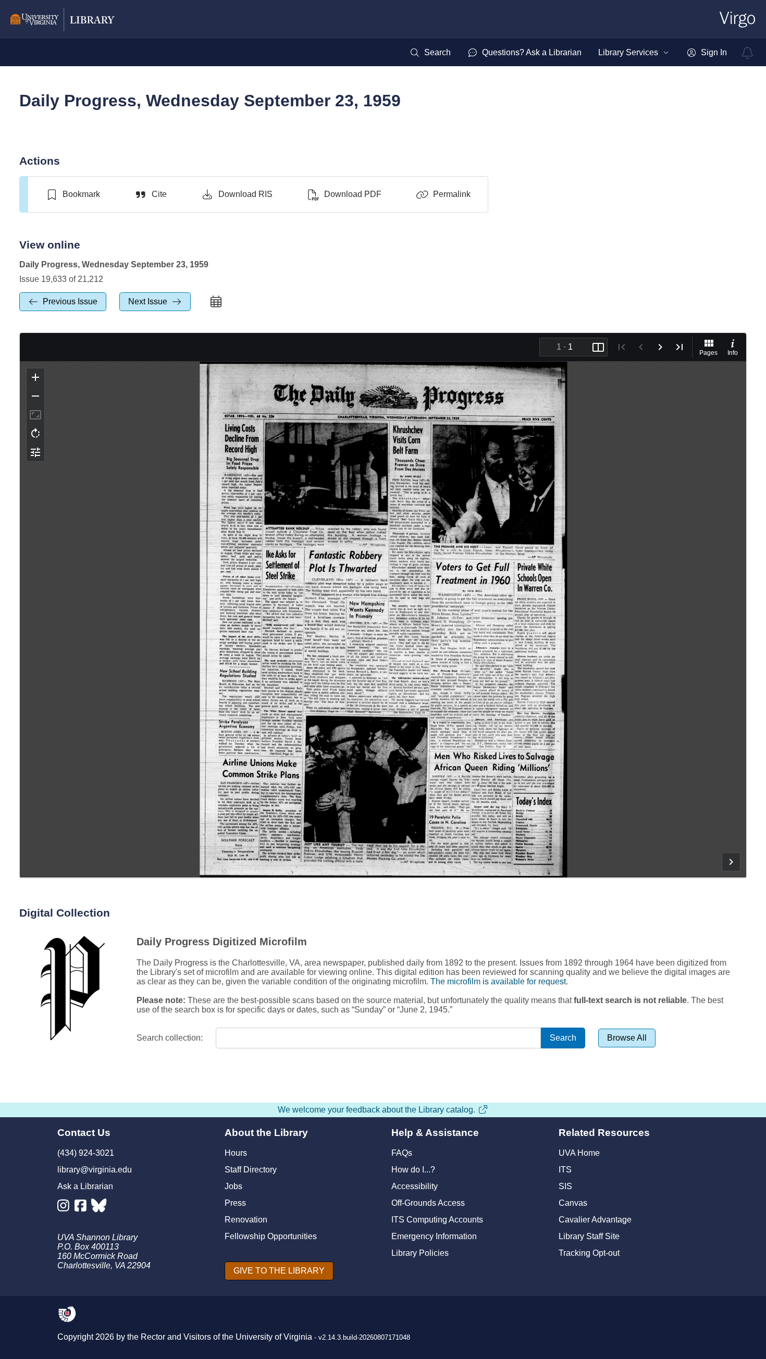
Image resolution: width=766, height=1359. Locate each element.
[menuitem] (430, 52)
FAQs (401, 1152)
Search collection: (170, 1037)
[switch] (72, 194)
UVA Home (579, 1152)
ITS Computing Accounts (437, 1219)
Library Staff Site (589, 1236)
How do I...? (413, 1169)
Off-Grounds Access (428, 1203)
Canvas (573, 1203)
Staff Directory (251, 1169)
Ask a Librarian (85, 1186)
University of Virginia (274, 1336)
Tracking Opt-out (589, 1253)
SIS (565, 1186)
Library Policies (420, 1253)
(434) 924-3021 (85, 1152)
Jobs (233, 1186)
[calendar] (216, 301)
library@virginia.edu (94, 1169)
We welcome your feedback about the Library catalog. (376, 1109)
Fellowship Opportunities (271, 1236)
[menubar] (568, 52)
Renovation (246, 1219)
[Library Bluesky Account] (99, 1207)
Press (235, 1203)
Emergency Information (434, 1236)
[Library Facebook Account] (83, 1207)
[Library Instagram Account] (66, 1207)
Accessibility (414, 1186)
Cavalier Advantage (595, 1219)
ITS (565, 1169)
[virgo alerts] (747, 52)
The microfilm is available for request (498, 981)
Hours (236, 1152)
